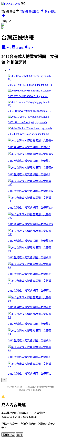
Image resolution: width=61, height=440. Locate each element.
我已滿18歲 (8, 434)
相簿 (8, 48)
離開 (19, 434)
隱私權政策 (24, 390)
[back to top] (4, 380)
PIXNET (18, 386)
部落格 (20, 48)
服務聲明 (37, 390)
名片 (31, 48)
